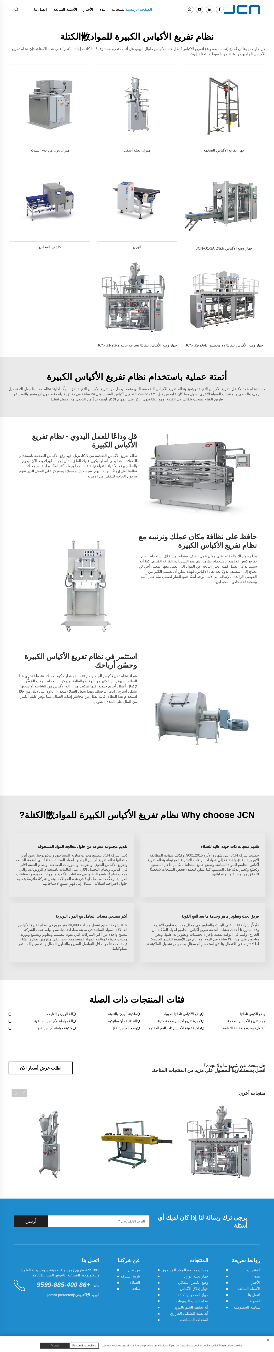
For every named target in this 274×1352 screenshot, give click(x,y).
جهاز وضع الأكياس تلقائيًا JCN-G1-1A (224, 248)
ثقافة (136, 1289)
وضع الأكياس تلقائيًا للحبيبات (181, 1014)
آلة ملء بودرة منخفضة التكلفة (244, 1028)
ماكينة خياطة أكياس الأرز (55, 1028)
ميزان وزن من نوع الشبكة (49, 150)
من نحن (134, 1270)
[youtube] (199, 9)
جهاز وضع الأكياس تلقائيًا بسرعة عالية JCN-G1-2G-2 (137, 345)
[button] (23, 1093)
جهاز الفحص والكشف (192, 1295)
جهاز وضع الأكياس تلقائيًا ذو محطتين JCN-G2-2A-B (224, 345)
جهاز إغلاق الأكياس (194, 1289)
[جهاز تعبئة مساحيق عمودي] (137, 1144)
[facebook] (219, 9)
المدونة (254, 1301)
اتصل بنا (40, 9)
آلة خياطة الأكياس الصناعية (53, 1021)
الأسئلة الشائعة (65, 9)
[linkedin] (209, 9)
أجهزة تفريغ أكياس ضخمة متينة (179, 1021)
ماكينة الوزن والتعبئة (122, 1014)
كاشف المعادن (50, 247)
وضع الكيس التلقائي (193, 1283)
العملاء (135, 1283)
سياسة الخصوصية (247, 1307)
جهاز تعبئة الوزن (196, 1276)
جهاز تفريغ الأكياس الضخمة (224, 150)
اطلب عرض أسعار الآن (41, 1068)
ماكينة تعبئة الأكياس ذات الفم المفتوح (175, 1028)
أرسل (30, 1221)
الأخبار (88, 9)
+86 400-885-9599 (63, 1284)
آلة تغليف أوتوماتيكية (122, 1021)
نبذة (103, 9)
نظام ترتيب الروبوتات (192, 1301)
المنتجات (119, 9)
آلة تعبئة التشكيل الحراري (189, 1314)
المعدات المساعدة (194, 1320)
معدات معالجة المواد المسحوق (184, 1270)
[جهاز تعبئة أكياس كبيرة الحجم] (50, 1144)
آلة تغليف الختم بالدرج (191, 1307)
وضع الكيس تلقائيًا (252, 1014)
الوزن (137, 247)
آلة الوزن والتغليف (60, 1014)
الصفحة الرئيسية (139, 9)
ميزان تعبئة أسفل (137, 150)
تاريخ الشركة (130, 1276)
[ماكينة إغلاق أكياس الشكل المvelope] (223, 1144)
